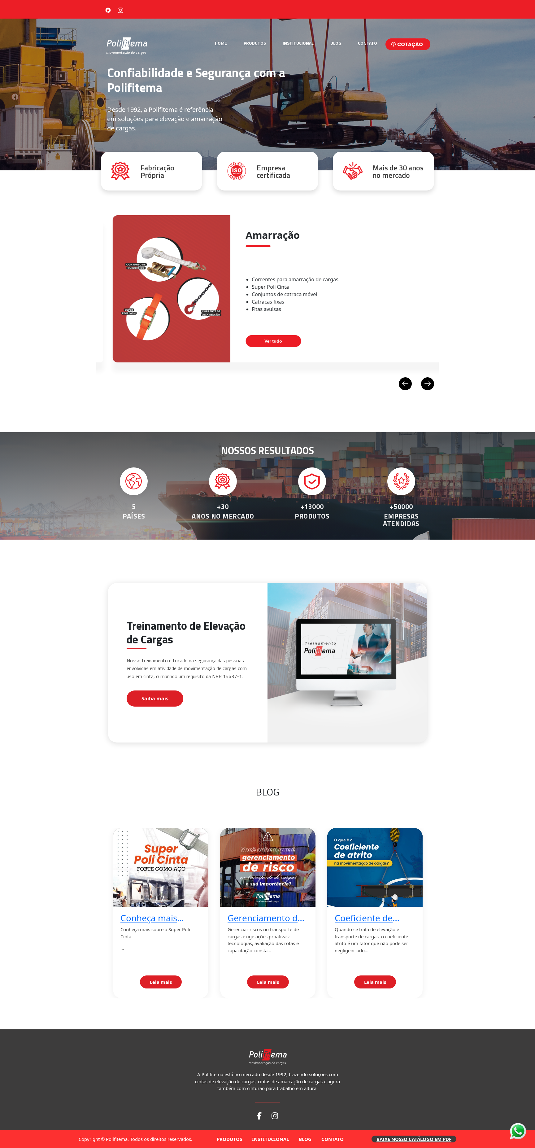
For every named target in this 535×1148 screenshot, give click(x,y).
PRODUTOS (255, 43)
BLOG (335, 43)
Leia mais (161, 982)
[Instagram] (120, 9)
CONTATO (367, 43)
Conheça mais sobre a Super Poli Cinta (157, 918)
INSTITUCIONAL (298, 43)
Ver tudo (262, 341)
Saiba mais (154, 698)
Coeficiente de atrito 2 (364, 918)
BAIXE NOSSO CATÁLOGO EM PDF (413, 1139)
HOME (221, 43)
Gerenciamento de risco (265, 918)
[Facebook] (108, 9)
